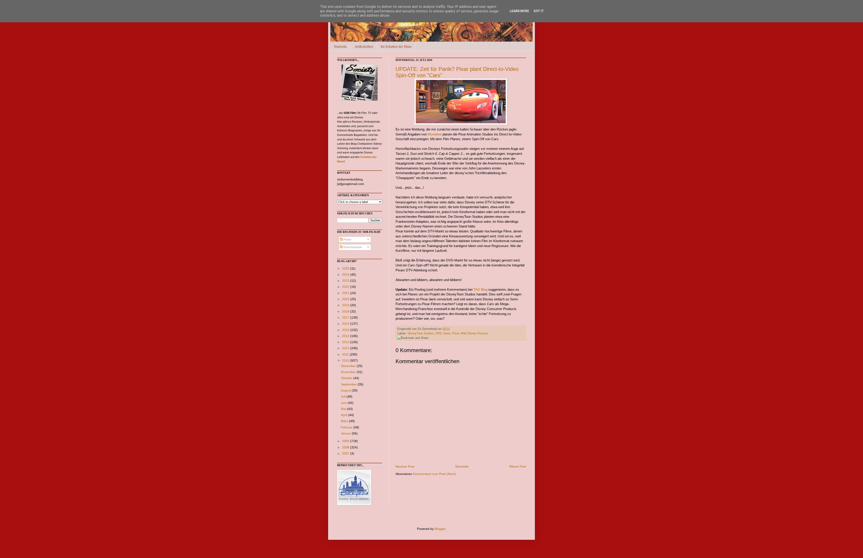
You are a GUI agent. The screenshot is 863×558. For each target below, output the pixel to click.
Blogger (440, 529)
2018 (346, 311)
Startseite (340, 46)
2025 (346, 268)
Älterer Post (517, 466)
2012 (346, 348)
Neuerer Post (405, 466)
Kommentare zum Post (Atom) (434, 474)
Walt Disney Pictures (474, 333)
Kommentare (352, 247)
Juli (344, 396)
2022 (346, 286)
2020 (346, 299)
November (349, 372)
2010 (346, 360)
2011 (346, 354)
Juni (344, 403)
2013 (346, 342)
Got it (539, 11)
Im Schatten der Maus (396, 46)
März (345, 421)
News (447, 333)
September (349, 384)
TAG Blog (480, 289)
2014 (346, 336)
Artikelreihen (363, 46)
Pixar (455, 333)
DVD (439, 333)
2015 (346, 330)
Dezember (349, 366)
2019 (346, 305)
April (344, 415)
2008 (346, 447)
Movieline (435, 134)
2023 (346, 280)
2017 (346, 317)
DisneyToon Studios (421, 333)
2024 (346, 274)
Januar (346, 433)
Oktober (347, 378)
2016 (346, 323)
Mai (344, 409)
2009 (346, 441)
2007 (346, 453)
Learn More (519, 11)
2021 (346, 293)
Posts (347, 239)
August (346, 390)
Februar (347, 427)
